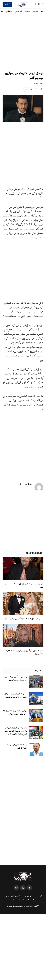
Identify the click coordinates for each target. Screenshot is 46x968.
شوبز (33, 900)
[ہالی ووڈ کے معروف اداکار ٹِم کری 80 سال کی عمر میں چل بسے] (23, 568)
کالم (41, 896)
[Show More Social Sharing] (25, 89)
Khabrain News (38, 83)
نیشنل (27, 11)
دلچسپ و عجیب (28, 896)
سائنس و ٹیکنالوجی (16, 896)
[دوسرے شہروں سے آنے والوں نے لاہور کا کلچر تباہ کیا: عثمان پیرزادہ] (23, 635)
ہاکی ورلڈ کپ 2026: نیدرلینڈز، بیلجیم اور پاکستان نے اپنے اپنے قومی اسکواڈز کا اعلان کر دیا (16, 731)
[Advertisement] (23, 42)
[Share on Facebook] (41, 89)
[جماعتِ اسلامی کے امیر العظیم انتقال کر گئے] (36, 749)
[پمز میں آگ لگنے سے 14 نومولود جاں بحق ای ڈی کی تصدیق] (36, 681)
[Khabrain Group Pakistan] (23, 4)
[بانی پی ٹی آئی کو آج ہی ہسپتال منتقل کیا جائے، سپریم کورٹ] (36, 698)
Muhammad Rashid (27, 906)
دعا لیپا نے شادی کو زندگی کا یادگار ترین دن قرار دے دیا (24, 618)
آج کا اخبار (7, 4)
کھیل (27, 900)
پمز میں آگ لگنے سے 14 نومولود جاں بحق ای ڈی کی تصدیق (15, 678)
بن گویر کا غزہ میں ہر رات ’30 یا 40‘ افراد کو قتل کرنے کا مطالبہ (15, 712)
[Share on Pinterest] (30, 89)
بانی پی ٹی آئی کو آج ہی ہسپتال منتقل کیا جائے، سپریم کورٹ (15, 695)
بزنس (7, 896)
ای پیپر (35, 11)
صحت (36, 896)
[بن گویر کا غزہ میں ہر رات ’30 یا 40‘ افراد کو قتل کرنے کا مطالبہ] (36, 715)
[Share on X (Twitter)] (36, 89)
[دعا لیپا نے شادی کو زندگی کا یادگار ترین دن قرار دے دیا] (23, 603)
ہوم (42, 11)
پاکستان (14, 900)
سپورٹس (9, 11)
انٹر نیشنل (18, 11)
